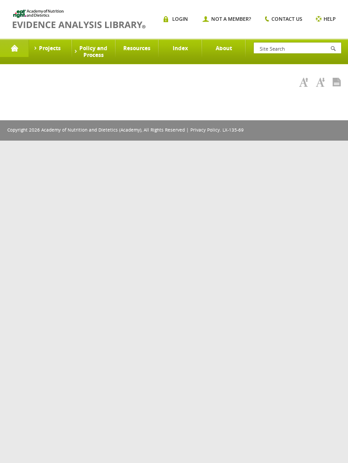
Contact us (286, 18)
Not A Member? (231, 18)
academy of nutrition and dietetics (79, 18)
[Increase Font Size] (303, 82)
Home (14, 48)
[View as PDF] (337, 82)
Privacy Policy (205, 130)
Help (330, 18)
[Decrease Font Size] (320, 82)
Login (180, 18)
